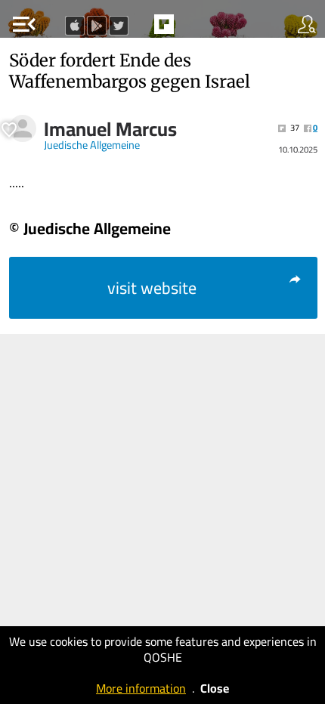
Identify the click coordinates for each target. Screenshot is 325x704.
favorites (129, 29)
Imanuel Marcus (110, 129)
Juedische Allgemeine (92, 145)
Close (214, 688)
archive (195, 29)
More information (141, 688)
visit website (152, 288)
